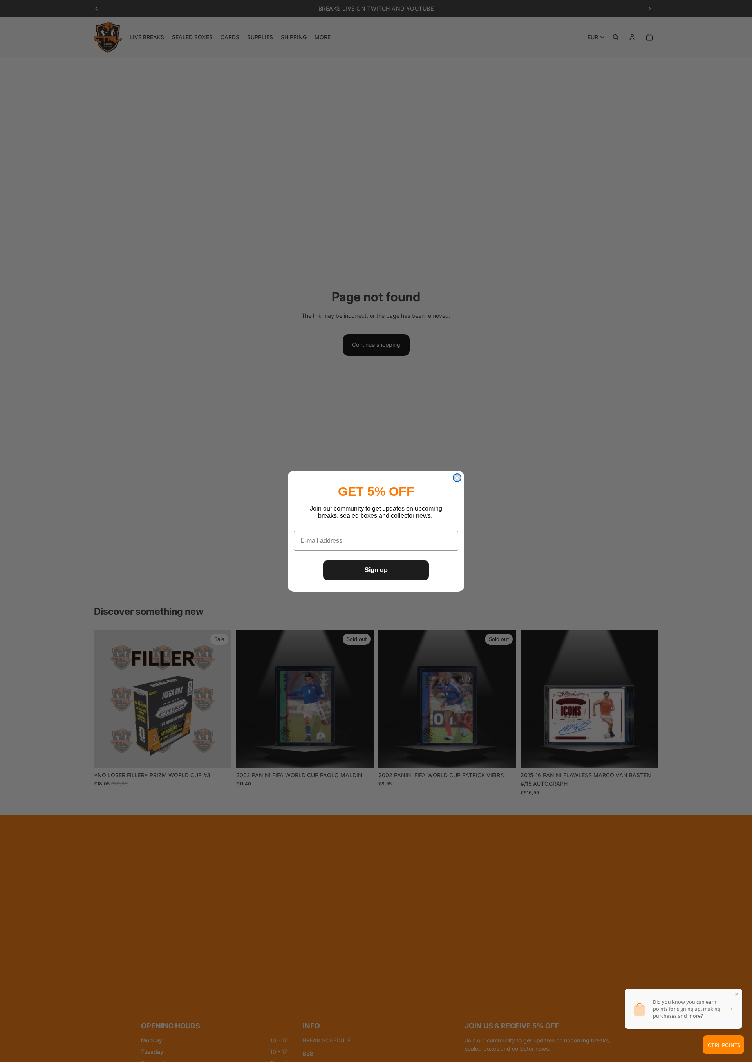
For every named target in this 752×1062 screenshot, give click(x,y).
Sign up (376, 570)
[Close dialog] (457, 478)
